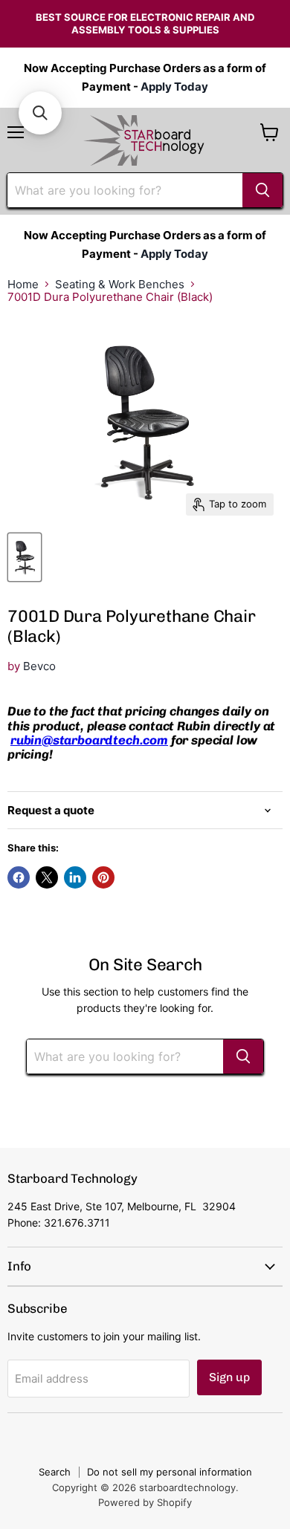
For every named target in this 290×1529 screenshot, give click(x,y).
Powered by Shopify (145, 1502)
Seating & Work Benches (119, 284)
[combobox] (124, 190)
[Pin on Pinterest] (103, 877)
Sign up (229, 1377)
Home (23, 284)
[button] (40, 112)
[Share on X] (47, 877)
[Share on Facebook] (18, 877)
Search (55, 1472)
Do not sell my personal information (169, 1472)
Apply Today (174, 86)
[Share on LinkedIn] (75, 877)
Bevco (39, 666)
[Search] (262, 190)
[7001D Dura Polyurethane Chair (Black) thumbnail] (24, 557)
